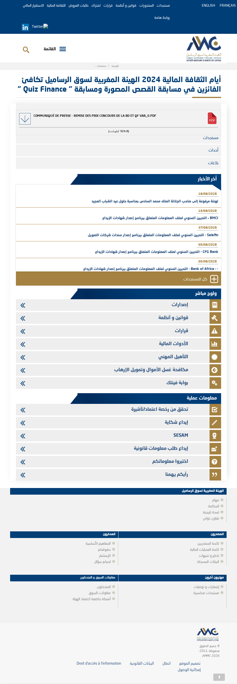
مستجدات (163, 6)
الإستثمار (105, 556)
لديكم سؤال (102, 562)
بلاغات (213, 163)
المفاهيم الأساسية (98, 544)
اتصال (166, 663)
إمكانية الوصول (189, 670)
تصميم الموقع (190, 663)
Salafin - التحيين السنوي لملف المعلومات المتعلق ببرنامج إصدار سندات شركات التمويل (153, 235)
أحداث (213, 150)
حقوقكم (104, 550)
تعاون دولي (211, 518)
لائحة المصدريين (208, 544)
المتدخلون (104, 587)
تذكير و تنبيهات (209, 556)
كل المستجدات (195, 280)
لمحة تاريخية (211, 512)
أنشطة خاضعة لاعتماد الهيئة (92, 599)
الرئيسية (115, 66)
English (208, 6)
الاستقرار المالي (33, 6)
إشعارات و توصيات (206, 587)
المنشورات (146, 6)
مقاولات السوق (100, 593)
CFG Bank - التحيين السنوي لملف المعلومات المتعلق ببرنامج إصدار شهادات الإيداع (156, 252)
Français (228, 6)
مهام (215, 500)
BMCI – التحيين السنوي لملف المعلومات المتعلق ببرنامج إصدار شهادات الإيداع (160, 218)
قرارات (108, 6)
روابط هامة (162, 18)
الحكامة (213, 506)
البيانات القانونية (142, 663)
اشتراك (96, 6)
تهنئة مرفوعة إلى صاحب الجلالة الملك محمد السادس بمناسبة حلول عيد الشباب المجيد (155, 201)
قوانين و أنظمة (126, 6)
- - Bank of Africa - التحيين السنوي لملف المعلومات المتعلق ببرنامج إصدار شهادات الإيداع (150, 269)
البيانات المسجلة (208, 562)
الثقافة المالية (56, 6)
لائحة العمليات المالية (204, 550)
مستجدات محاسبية (206, 593)
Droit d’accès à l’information (99, 663)
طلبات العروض (78, 6)
